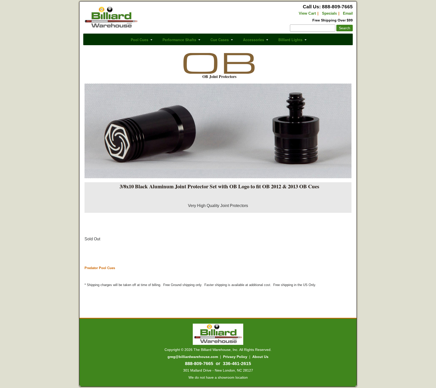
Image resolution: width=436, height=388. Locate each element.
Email (348, 13)
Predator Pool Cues (100, 268)
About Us (260, 357)
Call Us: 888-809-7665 (328, 6)
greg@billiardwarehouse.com (193, 357)
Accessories (253, 39)
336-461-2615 (237, 363)
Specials (329, 13)
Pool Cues (139, 39)
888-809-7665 (199, 363)
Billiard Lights (290, 39)
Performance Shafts (179, 39)
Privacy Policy (235, 357)
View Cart (307, 13)
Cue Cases (219, 39)
